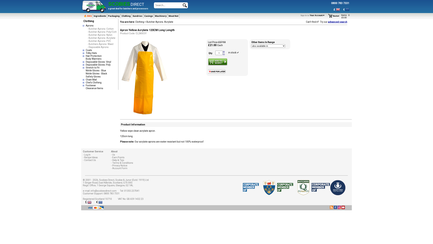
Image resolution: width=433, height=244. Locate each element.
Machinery (161, 16)
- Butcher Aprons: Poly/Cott (102, 31)
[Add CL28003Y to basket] (217, 61)
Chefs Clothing (93, 82)
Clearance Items (94, 88)
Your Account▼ (313, 15)
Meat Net (173, 16)
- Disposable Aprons (98, 47)
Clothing (126, 16)
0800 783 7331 (112, 193)
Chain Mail (91, 79)
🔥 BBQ (88, 16)
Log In (87, 154)
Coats (89, 50)
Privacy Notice (119, 165)
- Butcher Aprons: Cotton (100, 28)
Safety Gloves (93, 76)
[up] (223, 52)
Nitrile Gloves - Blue (96, 70)
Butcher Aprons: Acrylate (159, 22)
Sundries (137, 16)
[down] (223, 54)
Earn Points (118, 157)
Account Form (119, 168)
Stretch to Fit (92, 67)
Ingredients (100, 16)
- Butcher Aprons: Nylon (99, 35)
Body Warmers (93, 58)
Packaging (114, 16)
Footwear (91, 85)
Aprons (90, 25)
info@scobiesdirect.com (104, 190)
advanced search (337, 22)
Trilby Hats (91, 53)
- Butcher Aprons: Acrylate (101, 38)
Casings (148, 16)
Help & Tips (118, 160)
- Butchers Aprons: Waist (100, 44)
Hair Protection (94, 56)
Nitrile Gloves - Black (96, 73)
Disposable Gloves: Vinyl (98, 61)
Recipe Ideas (91, 157)
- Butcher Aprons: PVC (99, 41)
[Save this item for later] (217, 73)
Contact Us (90, 160)
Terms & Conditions (122, 162)
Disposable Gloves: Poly (98, 64)
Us (113, 154)
